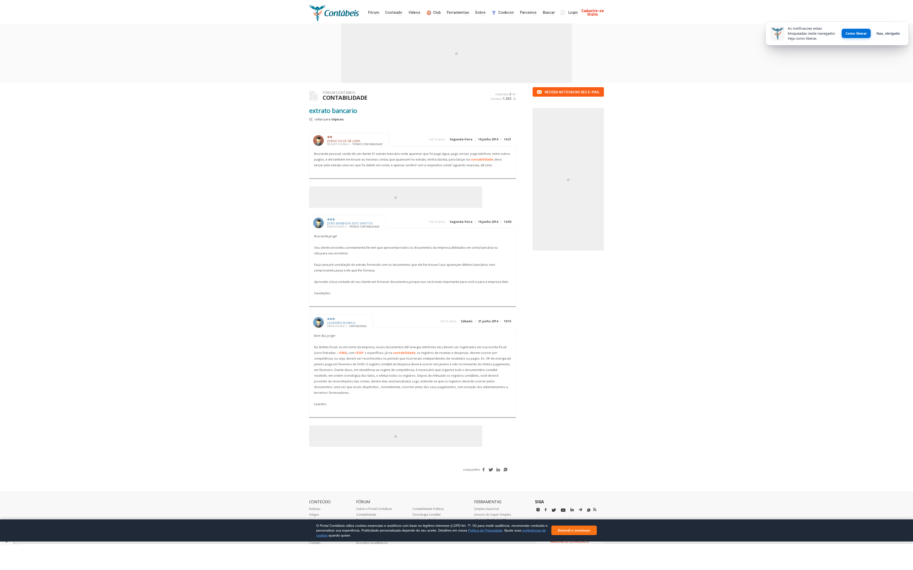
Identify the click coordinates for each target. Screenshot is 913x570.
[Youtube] (563, 510)
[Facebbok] (545, 510)
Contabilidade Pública (428, 509)
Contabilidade (366, 514)
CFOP (359, 353)
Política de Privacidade (485, 530)
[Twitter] (553, 510)
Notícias (315, 509)
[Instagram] (538, 510)
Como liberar (856, 33)
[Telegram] (580, 510)
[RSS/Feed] (595, 510)
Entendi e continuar (574, 530)
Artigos (314, 514)
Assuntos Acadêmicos (372, 543)
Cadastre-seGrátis (592, 12)
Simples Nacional (486, 509)
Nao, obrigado (888, 33)
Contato (315, 543)
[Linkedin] (572, 510)
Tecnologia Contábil (426, 514)
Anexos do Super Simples (492, 514)
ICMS (342, 353)
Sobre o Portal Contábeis (374, 509)
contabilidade (482, 159)
